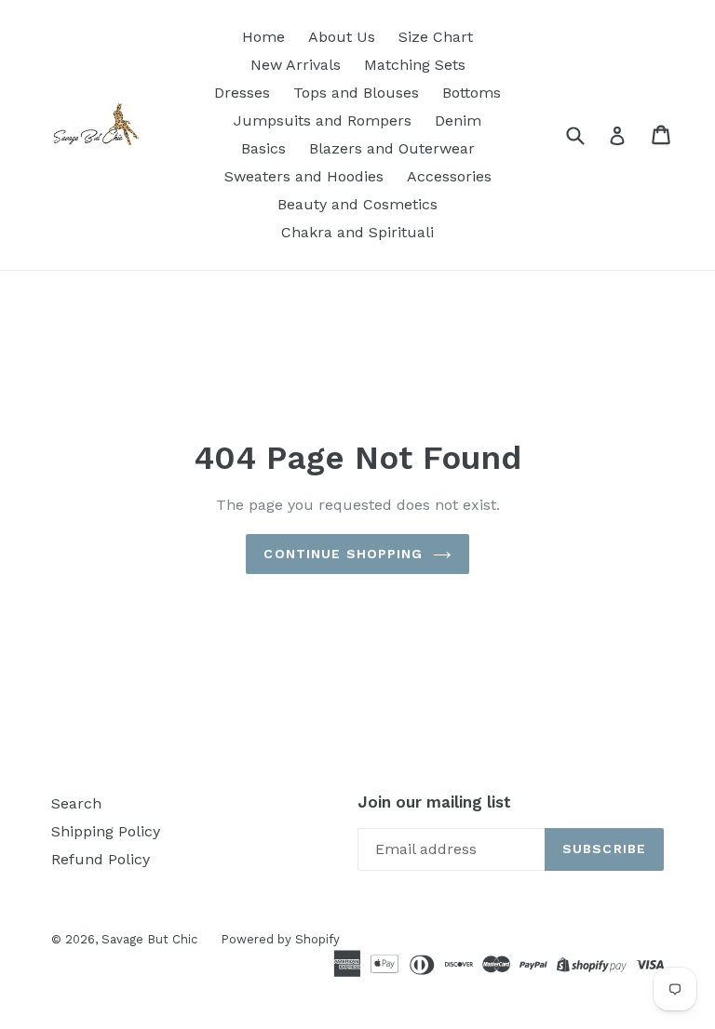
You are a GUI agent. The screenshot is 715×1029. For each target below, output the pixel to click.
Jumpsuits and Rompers (322, 120)
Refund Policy (100, 859)
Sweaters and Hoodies (304, 176)
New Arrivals (295, 65)
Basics (263, 148)
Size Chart (435, 37)
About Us (341, 37)
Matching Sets (414, 65)
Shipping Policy (105, 831)
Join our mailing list (434, 802)
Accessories (449, 176)
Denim (458, 120)
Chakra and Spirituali (357, 232)
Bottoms (471, 92)
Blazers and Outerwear (392, 148)
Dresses (242, 92)
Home (263, 37)
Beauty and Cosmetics (357, 204)
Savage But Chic (149, 939)
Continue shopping (343, 553)
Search (76, 803)
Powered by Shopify (280, 939)
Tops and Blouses (356, 92)
